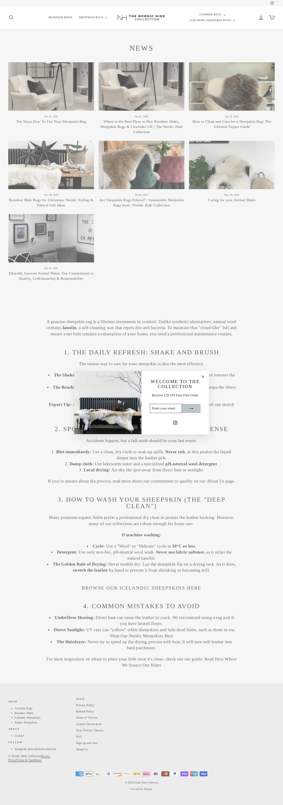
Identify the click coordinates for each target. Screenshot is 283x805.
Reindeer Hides (61, 17)
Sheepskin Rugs (91, 17)
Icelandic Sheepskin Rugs (211, 20)
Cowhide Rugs (211, 14)
